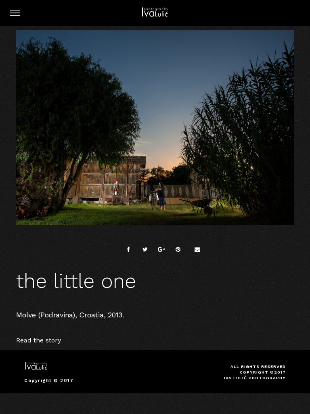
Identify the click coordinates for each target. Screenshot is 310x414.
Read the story (38, 340)
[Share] (128, 249)
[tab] (155, 340)
